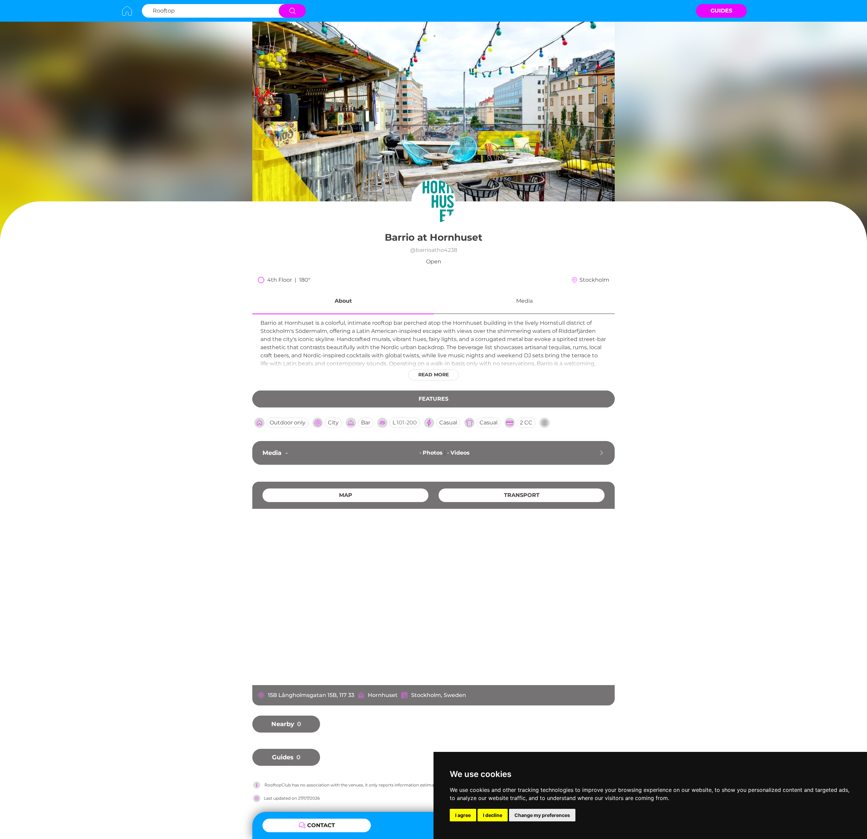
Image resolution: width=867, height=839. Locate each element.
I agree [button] (463, 815)
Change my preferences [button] (542, 815)
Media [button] (524, 301)
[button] (343, 302)
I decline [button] (492, 815)
